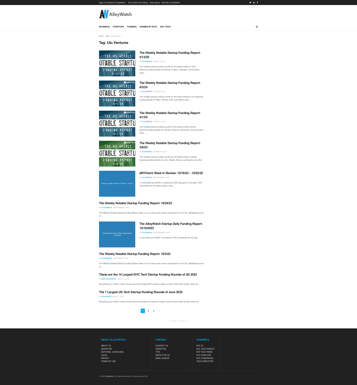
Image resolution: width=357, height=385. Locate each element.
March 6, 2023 (161, 151)
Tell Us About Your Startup (138, 2)
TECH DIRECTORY (204, 361)
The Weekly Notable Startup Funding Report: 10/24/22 (135, 203)
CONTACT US (161, 345)
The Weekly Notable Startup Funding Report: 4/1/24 (170, 115)
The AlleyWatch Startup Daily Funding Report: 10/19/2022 (170, 225)
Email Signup (155, 2)
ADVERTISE (106, 348)
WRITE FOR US (162, 355)
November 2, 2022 (122, 207)
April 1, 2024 (160, 121)
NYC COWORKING (204, 358)
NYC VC (199, 345)
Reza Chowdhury (108, 279)
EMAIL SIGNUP (162, 358)
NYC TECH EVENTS (205, 348)
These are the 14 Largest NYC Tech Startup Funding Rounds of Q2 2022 (148, 274)
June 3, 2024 (160, 91)
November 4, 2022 (162, 177)
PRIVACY (105, 358)
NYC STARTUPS (203, 355)
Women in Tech (148, 26)
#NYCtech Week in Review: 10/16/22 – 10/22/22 (171, 173)
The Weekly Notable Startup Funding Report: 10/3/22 (134, 253)
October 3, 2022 (121, 258)
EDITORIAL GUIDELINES (112, 351)
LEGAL (104, 355)
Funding (132, 26)
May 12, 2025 (160, 61)
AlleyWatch (147, 61)
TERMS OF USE (108, 361)
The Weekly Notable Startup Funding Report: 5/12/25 (170, 54)
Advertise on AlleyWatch (170, 2)
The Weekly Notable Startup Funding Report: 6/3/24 (170, 84)
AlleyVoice (106, 296)
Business (104, 26)
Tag (107, 36)
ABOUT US (106, 345)
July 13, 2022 (124, 279)
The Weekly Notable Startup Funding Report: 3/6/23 (170, 145)
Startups (118, 26)
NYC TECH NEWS (204, 351)
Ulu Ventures (116, 36)
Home (101, 36)
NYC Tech (165, 26)
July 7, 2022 (118, 296)
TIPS (157, 351)
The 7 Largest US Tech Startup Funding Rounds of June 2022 (141, 292)
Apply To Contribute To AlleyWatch (112, 2)
